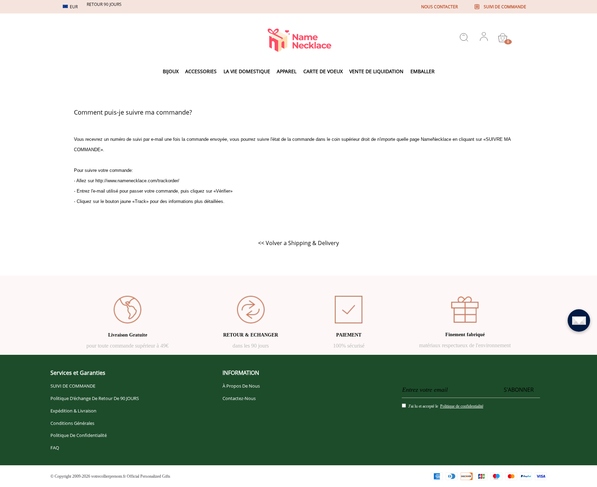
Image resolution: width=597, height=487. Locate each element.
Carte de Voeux (323, 71)
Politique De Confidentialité (78, 435)
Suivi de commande (505, 7)
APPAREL (286, 71)
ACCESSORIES (201, 71)
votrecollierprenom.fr (108, 476)
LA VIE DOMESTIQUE (247, 71)
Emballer (422, 71)
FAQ (54, 448)
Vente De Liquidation (376, 71)
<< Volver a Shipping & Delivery (298, 243)
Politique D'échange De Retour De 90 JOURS (94, 398)
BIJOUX (171, 71)
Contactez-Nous (239, 398)
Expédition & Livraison (73, 411)
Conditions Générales (72, 423)
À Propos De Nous (241, 386)
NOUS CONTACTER (439, 7)
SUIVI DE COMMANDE (72, 386)
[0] (502, 37)
